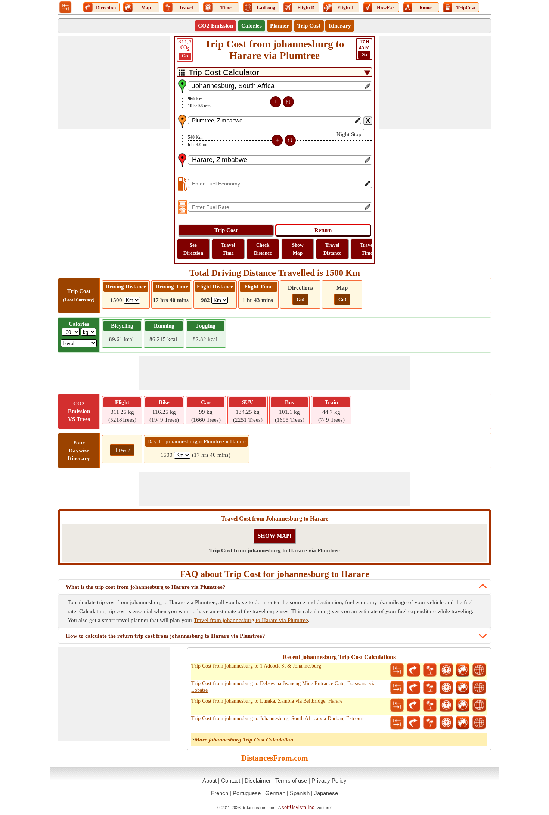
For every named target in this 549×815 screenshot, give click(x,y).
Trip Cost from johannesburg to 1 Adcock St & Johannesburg (256, 666)
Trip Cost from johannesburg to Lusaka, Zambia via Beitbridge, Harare (266, 701)
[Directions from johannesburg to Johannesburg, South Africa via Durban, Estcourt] (413, 722)
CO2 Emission (215, 26)
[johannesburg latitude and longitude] (479, 670)
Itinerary (340, 26)
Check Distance (263, 249)
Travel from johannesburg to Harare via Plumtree (251, 620)
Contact (230, 780)
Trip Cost (308, 26)
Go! (300, 299)
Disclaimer (258, 780)
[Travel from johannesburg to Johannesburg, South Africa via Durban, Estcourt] (429, 722)
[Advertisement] (114, 82)
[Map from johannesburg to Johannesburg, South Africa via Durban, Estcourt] (462, 722)
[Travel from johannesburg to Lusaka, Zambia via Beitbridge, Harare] (429, 705)
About (209, 780)
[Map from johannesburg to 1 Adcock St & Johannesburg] (462, 670)
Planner (279, 26)
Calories (251, 26)
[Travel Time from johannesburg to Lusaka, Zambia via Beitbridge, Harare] (446, 705)
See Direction (193, 249)
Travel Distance (332, 249)
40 (364, 48)
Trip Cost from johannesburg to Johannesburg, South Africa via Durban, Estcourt (277, 718)
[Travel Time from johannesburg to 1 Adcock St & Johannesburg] (446, 670)
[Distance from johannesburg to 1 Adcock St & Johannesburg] (397, 670)
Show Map (297, 249)
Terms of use (291, 780)
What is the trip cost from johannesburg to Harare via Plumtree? (146, 587)
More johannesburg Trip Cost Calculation (244, 740)
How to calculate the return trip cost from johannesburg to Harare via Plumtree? (165, 636)
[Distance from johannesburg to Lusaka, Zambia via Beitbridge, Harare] (397, 705)
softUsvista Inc (298, 807)
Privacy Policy (329, 780)
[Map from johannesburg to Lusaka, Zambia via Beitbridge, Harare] (462, 705)
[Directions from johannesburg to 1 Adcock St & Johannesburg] (413, 670)
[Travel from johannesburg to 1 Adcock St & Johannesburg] (429, 670)
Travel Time (228, 249)
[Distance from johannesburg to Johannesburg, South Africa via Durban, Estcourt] (397, 722)
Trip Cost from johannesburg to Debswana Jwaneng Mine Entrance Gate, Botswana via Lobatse (283, 687)
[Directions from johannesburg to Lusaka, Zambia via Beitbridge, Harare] (413, 705)
